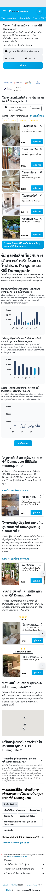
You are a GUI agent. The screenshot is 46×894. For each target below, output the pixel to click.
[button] (4, 11)
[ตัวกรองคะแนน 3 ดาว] (13, 121)
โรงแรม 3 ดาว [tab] (9, 816)
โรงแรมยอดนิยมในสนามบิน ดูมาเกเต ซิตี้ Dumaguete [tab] (20, 822)
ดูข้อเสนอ (37, 141)
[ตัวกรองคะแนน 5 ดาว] (34, 121)
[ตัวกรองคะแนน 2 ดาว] (5, 121)
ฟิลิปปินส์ (15, 885)
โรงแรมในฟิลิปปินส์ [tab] (27, 816)
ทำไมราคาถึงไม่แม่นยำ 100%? (18, 873)
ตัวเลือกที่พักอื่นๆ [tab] (10, 804)
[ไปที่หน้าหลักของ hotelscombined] (19, 11)
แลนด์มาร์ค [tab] (8, 830)
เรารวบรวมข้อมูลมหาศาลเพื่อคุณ (19, 868)
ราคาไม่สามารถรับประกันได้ (17, 857)
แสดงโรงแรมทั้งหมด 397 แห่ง (15, 490)
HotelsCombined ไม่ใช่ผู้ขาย (16, 864)
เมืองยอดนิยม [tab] (35, 810)
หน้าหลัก (5, 885)
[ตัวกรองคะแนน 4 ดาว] (23, 121)
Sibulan (8, 890)
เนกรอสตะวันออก (31, 885)
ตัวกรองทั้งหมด (37, 115)
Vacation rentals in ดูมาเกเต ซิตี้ (16, 842)
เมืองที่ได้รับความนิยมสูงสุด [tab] (14, 810)
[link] (23, 245)
